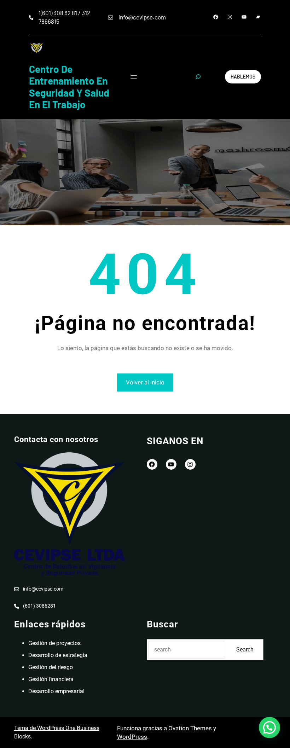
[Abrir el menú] (133, 76)
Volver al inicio (145, 382)
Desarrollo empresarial (56, 691)
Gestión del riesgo (50, 667)
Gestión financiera (51, 679)
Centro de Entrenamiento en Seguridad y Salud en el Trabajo (69, 87)
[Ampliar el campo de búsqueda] (198, 76)
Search (245, 649)
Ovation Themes (190, 728)
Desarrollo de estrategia (57, 655)
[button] (269, 727)
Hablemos (243, 77)
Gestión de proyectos (54, 643)
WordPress (132, 736)
